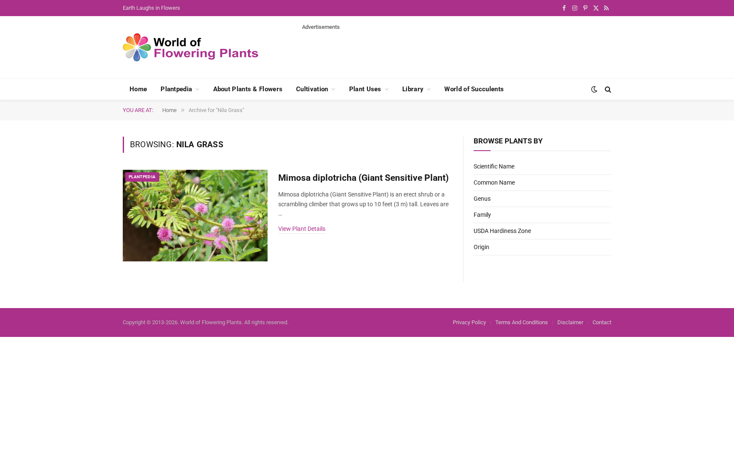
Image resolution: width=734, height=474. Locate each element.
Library (412, 89)
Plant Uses (365, 89)
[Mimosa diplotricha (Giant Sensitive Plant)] (195, 216)
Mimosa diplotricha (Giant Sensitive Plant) (363, 178)
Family (482, 214)
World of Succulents (474, 89)
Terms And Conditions (521, 322)
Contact (602, 322)
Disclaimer (570, 322)
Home (138, 89)
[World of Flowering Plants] (191, 47)
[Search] (607, 89)
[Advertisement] (456, 50)
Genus (482, 198)
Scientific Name (494, 166)
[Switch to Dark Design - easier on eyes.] (594, 89)
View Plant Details (301, 228)
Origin (481, 247)
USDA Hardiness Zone (502, 230)
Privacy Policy (469, 322)
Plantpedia (176, 89)
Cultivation (312, 89)
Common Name (494, 182)
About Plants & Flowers (248, 89)
